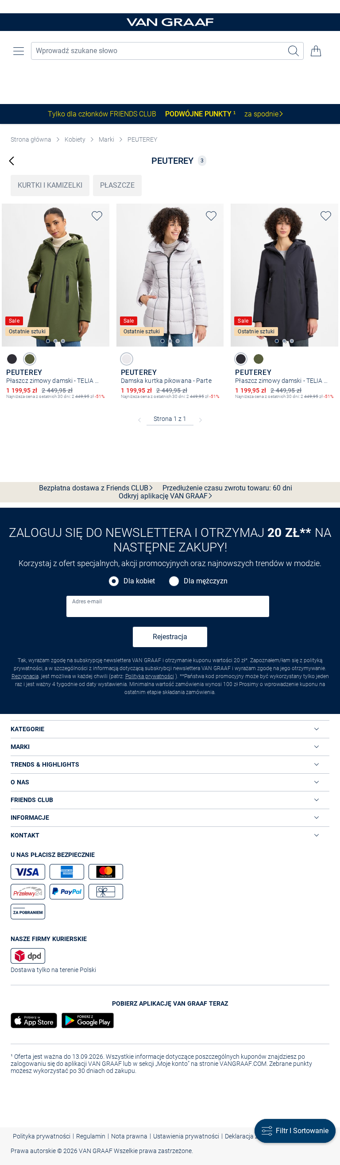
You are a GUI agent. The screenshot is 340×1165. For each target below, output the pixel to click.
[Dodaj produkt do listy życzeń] (97, 216)
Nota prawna (129, 1136)
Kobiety (75, 139)
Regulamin (90, 1136)
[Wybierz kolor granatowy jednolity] (12, 359)
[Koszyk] (316, 51)
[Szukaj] (294, 51)
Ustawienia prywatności (186, 1136)
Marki (106, 139)
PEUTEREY (142, 139)
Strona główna (31, 139)
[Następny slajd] (102, 267)
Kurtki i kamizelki (50, 185)
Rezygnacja (25, 676)
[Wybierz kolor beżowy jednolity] (126, 359)
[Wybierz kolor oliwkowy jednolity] (29, 359)
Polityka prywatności (149, 676)
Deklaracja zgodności (254, 1136)
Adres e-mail (87, 601)
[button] (18, 51)
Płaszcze (117, 185)
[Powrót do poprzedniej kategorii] (11, 160)
